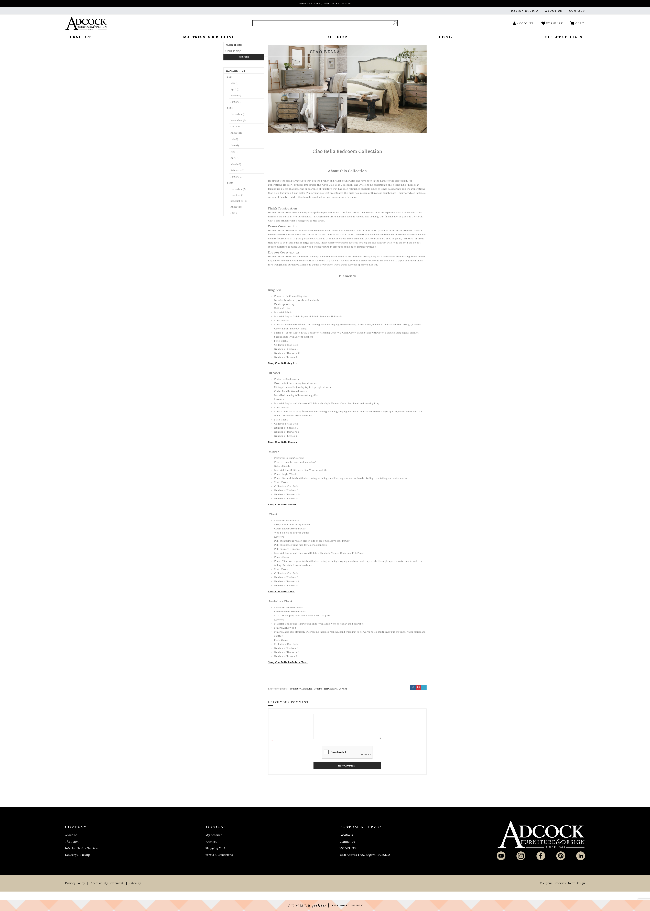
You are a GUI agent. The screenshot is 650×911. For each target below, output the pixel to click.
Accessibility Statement (107, 883)
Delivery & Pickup (77, 855)
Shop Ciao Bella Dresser (282, 441)
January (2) (236, 176)
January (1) (236, 101)
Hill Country (330, 688)
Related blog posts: (278, 688)
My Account (213, 835)
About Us (71, 835)
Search (395, 22)
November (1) (238, 120)
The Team (72, 841)
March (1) (236, 95)
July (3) (234, 212)
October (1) (237, 126)
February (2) (237, 170)
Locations (346, 835)
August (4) (236, 206)
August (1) (236, 132)
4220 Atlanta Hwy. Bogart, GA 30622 (365, 855)
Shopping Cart (215, 848)
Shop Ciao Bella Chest (281, 591)
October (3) (237, 194)
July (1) (234, 139)
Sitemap (135, 883)
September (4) (239, 200)
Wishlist (211, 841)
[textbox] (243, 51)
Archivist (307, 688)
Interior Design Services (82, 848)
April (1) (235, 89)
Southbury (295, 688)
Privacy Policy (75, 883)
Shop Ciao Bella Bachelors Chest (288, 662)
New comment (347, 765)
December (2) (238, 189)
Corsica (343, 688)
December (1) (238, 114)
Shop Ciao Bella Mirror (282, 504)
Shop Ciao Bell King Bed (282, 363)
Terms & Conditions (219, 855)
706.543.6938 (348, 848)
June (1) (235, 145)
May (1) (234, 82)
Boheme (318, 688)
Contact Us (347, 841)
